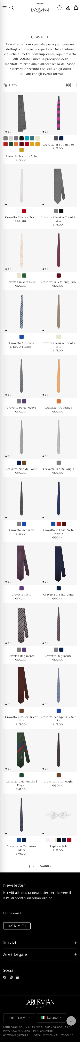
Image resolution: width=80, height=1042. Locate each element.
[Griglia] (68, 85)
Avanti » (46, 866)
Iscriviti (17, 926)
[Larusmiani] (40, 8)
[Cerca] (13, 7)
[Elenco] (74, 85)
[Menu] (4, 7)
